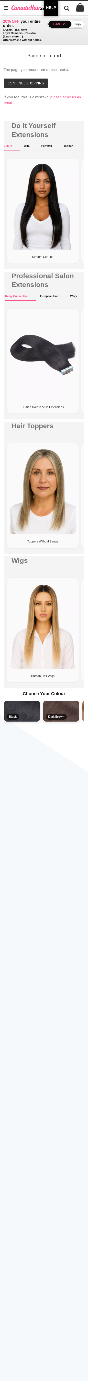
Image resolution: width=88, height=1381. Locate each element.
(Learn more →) (13, 36)
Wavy (73, 296)
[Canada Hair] (33, 7)
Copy (77, 24)
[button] (22, 711)
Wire (27, 145)
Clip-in (8, 145)
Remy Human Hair (16, 296)
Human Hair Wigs (43, 676)
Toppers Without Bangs (42, 541)
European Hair (49, 296)
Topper (68, 145)
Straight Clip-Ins (42, 257)
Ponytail (46, 145)
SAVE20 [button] (60, 24)
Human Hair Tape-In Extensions (43, 407)
